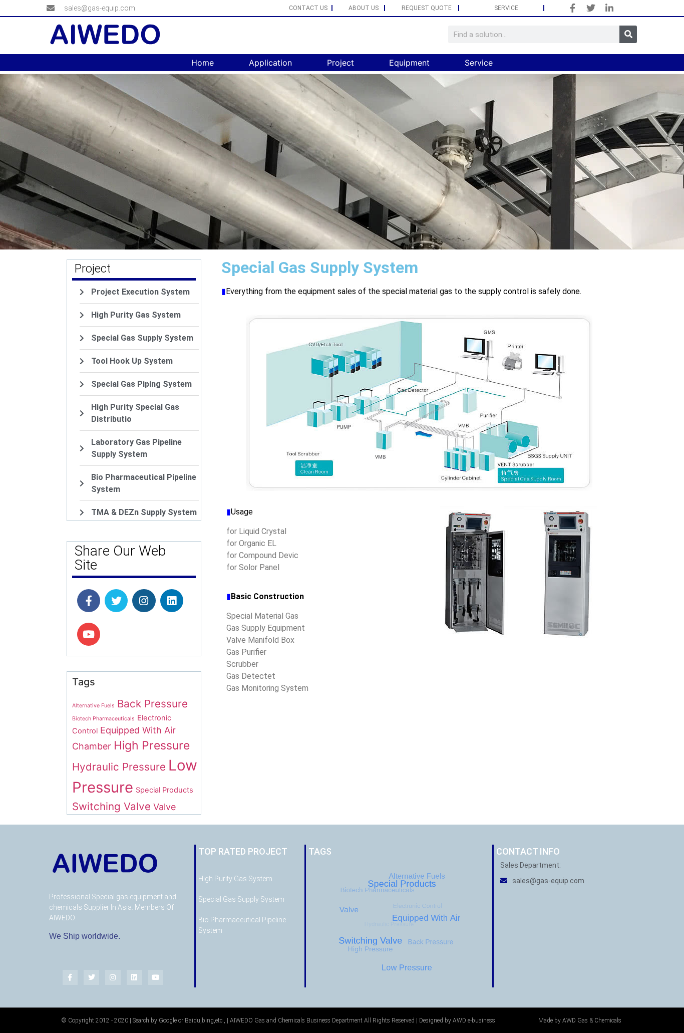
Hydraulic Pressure (119, 766)
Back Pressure (152, 703)
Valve (164, 807)
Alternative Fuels (93, 705)
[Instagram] (143, 600)
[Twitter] (116, 600)
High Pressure (152, 745)
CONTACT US (308, 8)
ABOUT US (364, 8)
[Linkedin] (171, 600)
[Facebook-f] (88, 600)
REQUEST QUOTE (427, 8)
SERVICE (506, 8)
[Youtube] (88, 634)
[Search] (628, 34)
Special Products (164, 790)
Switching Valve (111, 806)
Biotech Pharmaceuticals (103, 718)
